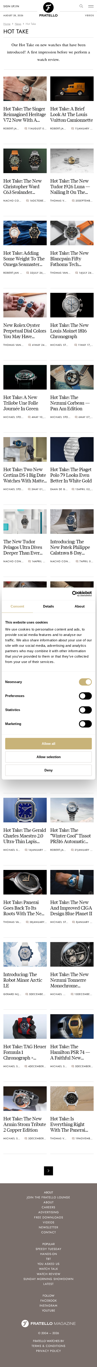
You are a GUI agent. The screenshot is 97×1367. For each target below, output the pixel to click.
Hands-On (48, 1254)
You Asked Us (48, 1264)
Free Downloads (48, 1217)
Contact (48, 1232)
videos (89, 15)
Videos (48, 1222)
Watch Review (48, 1274)
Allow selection (49, 757)
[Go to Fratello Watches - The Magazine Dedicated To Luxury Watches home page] (48, 4)
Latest (48, 1284)
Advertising (48, 1212)
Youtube (48, 1310)
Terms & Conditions (48, 1346)
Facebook (48, 1300)
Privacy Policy (48, 1351)
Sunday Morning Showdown (48, 1279)
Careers (48, 1207)
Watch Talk (48, 1269)
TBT (48, 1259)
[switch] (85, 696)
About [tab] (80, 606)
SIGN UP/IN (11, 6)
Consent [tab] (17, 606)
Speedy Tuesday (48, 1249)
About (49, 1202)
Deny (48, 770)
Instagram (48, 1305)
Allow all (48, 743)
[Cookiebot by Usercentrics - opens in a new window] (72, 594)
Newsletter (48, 1227)
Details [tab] (48, 606)
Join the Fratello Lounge (48, 1197)
